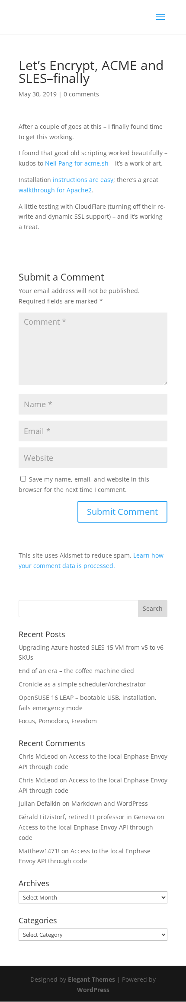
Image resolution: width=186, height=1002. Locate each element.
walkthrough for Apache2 (55, 190)
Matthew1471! (39, 851)
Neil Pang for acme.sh (77, 163)
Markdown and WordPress (109, 803)
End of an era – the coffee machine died (76, 671)
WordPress (93, 990)
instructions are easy (83, 180)
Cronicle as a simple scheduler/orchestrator (82, 684)
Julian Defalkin (40, 803)
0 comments (81, 94)
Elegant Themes (91, 979)
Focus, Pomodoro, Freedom (58, 721)
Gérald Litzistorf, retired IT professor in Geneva (87, 817)
